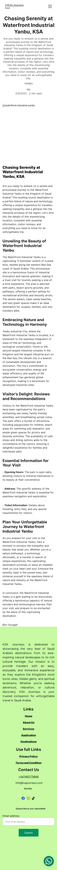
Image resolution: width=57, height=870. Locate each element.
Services (28, 728)
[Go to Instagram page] (28, 798)
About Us (28, 722)
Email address (11, 815)
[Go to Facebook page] (23, 798)
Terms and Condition (28, 762)
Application (28, 735)
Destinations (29, 741)
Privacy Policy (28, 756)
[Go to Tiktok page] (33, 798)
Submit (28, 832)
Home (28, 716)
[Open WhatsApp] (49, 861)
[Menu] (50, 6)
